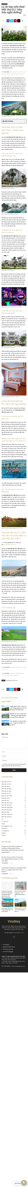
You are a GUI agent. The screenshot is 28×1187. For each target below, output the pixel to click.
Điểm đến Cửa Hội (6, 784)
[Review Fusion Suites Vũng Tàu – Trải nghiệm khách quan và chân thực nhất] (21, 886)
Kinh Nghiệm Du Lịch (7, 826)
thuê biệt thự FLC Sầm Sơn (11, 680)
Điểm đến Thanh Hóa (7, 814)
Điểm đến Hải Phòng (7, 795)
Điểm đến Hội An (6, 798)
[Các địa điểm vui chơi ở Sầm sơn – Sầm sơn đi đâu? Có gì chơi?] (5, 723)
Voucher (4, 835)
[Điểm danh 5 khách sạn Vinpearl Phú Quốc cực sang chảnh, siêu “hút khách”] (7, 903)
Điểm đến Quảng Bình (7, 807)
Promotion (4, 828)
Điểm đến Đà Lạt (6, 786)
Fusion (3, 823)
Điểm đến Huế (5, 800)
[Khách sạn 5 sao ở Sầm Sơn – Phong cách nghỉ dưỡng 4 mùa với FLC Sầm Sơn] (5, 715)
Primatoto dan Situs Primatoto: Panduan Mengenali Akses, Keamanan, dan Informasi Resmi (13, 848)
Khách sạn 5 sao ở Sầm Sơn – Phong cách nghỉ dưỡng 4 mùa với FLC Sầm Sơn (18, 715)
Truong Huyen (5, 862)
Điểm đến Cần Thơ (6, 781)
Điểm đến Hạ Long (6, 791)
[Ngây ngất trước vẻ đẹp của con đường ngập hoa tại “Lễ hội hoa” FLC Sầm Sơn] (5, 708)
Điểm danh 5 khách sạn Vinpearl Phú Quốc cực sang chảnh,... (7, 909)
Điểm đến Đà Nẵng (6, 788)
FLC (3, 819)
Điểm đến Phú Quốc (7, 805)
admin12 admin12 (6, 852)
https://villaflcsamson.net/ (9, 544)
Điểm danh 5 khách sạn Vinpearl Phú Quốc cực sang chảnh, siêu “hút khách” (14, 869)
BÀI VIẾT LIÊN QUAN (10, 698)
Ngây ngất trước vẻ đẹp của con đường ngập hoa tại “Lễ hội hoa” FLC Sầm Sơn (18, 708)
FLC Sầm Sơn (10, 1)
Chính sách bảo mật (8, 949)
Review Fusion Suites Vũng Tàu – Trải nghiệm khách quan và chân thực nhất (13, 859)
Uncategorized (5, 830)
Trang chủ (4, 1)
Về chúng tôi (6, 944)
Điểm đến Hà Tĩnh (6, 793)
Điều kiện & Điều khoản (9, 947)
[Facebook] (14, 937)
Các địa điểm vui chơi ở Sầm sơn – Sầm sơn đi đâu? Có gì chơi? (18, 723)
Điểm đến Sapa (5, 812)
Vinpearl (4, 833)
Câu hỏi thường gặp (8, 951)
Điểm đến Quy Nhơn (7, 809)
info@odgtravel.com (19, 932)
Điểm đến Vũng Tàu (7, 816)
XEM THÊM (6, 702)
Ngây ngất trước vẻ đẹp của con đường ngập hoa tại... (20, 909)
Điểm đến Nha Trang (7, 802)
